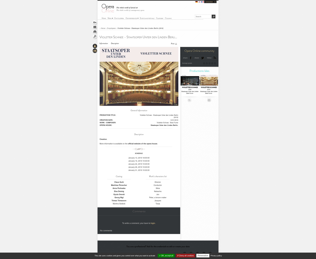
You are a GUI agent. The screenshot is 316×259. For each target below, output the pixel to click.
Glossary (95, 32)
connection (209, 2)
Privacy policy (216, 256)
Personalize (203, 256)
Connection (95, 46)
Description (115, 43)
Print (172, 43)
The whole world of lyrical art (127, 8)
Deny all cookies (186, 256)
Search (95, 36)
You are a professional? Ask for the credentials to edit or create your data (158, 246)
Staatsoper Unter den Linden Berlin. (164, 125)
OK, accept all (167, 256)
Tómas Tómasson (119, 200)
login (153, 223)
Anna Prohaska (119, 188)
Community (95, 50)
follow (209, 58)
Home (103, 28)
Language (95, 22)
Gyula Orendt (119, 194)
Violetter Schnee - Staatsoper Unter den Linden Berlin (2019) (140, 28)
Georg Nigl (119, 197)
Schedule (95, 27)
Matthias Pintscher (119, 185)
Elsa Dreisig (119, 191)
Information (103, 43)
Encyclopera (111, 28)
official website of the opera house (142, 143)
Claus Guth (119, 182)
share (185, 58)
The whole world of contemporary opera (130, 10)
